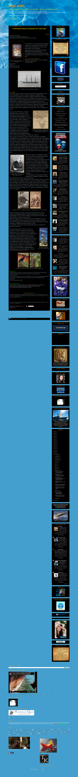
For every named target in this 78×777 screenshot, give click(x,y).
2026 (55, 431)
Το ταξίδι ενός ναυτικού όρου (61, 129)
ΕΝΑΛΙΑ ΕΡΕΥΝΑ (57, 730)
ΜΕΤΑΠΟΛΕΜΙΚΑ (40, 731)
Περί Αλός (17, 6)
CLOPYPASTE (60, 572)
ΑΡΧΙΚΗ (16, 730)
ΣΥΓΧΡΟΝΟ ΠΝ (66, 733)
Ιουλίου (56, 462)
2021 (55, 439)
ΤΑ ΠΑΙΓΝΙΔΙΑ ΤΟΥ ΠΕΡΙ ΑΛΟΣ (24, 734)
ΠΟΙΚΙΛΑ (34, 733)
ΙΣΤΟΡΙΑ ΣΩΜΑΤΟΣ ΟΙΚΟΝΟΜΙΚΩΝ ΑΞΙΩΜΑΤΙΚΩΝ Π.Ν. (59, 493)
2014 (55, 450)
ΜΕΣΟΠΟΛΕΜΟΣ (32, 731)
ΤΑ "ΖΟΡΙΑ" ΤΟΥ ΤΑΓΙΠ (63, 259)
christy (47, 694)
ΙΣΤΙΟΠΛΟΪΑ (11, 731)
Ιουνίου (56, 464)
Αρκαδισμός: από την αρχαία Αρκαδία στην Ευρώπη (62, 528)
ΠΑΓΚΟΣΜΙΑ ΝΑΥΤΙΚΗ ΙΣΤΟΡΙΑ (23, 733)
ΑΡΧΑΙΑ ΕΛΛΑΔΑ (63, 729)
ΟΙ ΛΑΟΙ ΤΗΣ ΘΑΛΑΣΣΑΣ (63, 165)
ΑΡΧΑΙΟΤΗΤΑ (11, 730)
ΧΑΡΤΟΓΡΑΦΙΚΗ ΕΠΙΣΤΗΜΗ (43, 734)
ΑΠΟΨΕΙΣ (55, 729)
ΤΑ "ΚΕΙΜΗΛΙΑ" (60, 117)
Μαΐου (56, 465)
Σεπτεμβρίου (57, 459)
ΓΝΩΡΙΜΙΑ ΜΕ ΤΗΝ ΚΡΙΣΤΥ (61, 120)
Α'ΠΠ (19, 729)
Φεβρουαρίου (57, 470)
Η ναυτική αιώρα (63, 196)
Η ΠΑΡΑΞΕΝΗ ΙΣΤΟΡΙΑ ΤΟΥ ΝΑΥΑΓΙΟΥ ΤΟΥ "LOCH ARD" (60, 488)
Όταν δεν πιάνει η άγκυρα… (63, 227)
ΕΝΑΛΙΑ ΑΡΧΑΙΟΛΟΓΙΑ (49, 730)
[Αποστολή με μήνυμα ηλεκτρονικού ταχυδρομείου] (28, 306)
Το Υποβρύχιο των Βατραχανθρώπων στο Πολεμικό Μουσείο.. (63, 562)
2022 (55, 437)
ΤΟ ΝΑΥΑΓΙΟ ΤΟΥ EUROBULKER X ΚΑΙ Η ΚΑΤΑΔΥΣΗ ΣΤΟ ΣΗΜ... (59, 475)
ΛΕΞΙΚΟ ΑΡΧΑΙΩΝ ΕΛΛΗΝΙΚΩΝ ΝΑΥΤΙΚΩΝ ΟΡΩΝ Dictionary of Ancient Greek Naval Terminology (26, 694)
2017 (55, 445)
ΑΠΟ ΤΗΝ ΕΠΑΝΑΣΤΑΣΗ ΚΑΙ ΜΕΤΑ (42, 729)
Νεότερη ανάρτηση (14, 313)
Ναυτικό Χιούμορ (61, 127)
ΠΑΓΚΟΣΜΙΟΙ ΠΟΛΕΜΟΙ (60, 115)
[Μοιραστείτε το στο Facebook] (32, 306)
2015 (55, 448)
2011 (55, 500)
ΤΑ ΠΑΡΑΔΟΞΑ (34, 734)
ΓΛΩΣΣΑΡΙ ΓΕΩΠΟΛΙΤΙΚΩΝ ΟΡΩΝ (60, 122)
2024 (55, 434)
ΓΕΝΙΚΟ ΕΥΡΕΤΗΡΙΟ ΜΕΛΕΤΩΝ (61, 113)
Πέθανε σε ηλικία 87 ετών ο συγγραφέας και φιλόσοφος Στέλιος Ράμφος (62, 574)
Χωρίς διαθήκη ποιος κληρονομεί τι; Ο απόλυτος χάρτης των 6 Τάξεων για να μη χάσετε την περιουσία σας (60, 551)
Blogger (46, 769)
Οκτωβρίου (57, 457)
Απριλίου (56, 467)
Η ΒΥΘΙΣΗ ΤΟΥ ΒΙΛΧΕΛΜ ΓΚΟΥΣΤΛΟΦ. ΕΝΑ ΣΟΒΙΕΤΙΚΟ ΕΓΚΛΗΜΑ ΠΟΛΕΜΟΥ (63, 268)
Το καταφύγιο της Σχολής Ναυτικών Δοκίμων (62, 173)
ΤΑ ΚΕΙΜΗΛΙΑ (14, 734)
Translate (64, 87)
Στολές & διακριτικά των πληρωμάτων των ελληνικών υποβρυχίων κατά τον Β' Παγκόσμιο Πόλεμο (63, 181)
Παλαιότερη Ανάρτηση (44, 313)
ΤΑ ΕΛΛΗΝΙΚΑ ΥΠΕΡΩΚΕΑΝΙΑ (63, 204)
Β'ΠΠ (19, 730)
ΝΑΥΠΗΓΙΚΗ (53, 731)
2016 (55, 447)
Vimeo (50, 694)
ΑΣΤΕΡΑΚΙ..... (60, 526)
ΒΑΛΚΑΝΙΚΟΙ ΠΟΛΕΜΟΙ (27, 730)
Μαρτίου (56, 468)
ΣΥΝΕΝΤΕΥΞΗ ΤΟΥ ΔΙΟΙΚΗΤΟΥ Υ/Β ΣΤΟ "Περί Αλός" (60, 482)
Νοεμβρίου (57, 456)
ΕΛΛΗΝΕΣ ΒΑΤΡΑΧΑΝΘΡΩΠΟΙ (60, 560)
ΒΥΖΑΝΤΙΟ (35, 730)
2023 (55, 436)
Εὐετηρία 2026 (60, 253)
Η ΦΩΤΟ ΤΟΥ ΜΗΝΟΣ (65, 730)
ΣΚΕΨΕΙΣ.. (58, 733)
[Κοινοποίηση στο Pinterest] (33, 306)
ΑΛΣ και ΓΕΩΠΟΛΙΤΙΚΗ (26, 729)
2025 (55, 433)
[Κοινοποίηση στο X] (31, 306)
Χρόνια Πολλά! (57, 490)
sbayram (39, 769)
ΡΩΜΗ (54, 733)
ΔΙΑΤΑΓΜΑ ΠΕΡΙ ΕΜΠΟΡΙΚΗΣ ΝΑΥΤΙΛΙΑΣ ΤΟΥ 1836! (60, 485)
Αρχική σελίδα (29, 313)
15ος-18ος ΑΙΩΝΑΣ (12, 729)
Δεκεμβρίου (57, 454)
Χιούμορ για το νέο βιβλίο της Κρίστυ (63, 246)
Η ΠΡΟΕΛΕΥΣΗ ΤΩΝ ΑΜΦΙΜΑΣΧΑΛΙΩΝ (63, 189)
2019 (55, 442)
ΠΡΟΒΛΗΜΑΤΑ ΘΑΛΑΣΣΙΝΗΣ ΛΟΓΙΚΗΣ (46, 733)
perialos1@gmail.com (61, 92)
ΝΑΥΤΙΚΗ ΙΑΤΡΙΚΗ (60, 731)
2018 (55, 444)
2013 (55, 451)
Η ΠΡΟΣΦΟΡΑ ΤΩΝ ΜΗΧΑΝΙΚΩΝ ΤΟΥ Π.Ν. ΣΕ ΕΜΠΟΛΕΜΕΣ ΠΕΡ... (60, 478)
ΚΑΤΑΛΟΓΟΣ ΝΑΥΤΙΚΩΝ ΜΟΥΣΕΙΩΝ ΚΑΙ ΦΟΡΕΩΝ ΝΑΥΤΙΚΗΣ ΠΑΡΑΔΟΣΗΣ (60, 125)
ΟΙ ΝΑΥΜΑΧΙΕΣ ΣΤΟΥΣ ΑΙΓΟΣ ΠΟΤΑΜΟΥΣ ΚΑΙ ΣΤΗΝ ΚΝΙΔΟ (62, 212)
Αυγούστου (57, 460)
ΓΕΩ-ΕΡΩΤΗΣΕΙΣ (41, 730)
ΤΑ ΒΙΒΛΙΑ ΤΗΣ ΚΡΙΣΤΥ (60, 111)
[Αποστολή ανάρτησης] (27, 306)
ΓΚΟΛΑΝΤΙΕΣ (60, 549)
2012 (55, 453)
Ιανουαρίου (57, 498)
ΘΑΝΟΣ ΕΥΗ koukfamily (60, 537)
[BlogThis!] (29, 306)
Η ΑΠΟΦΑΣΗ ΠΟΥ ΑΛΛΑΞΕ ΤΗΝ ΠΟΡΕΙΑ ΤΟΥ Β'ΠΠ (60, 496)
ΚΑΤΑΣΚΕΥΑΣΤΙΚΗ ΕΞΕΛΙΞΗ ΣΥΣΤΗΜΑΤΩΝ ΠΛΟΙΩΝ (63, 220)
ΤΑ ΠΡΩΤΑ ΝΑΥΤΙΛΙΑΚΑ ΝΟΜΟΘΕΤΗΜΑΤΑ (59, 472)
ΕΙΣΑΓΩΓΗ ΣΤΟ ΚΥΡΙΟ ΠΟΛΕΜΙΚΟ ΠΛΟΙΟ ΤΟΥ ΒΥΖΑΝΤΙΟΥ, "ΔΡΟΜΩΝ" (62, 157)
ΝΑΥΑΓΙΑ (14, 307)
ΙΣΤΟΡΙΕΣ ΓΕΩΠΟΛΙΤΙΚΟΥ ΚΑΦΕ (21, 731)
